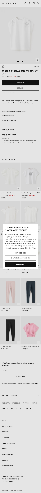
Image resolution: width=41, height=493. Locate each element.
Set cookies (20, 253)
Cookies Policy (31, 248)
